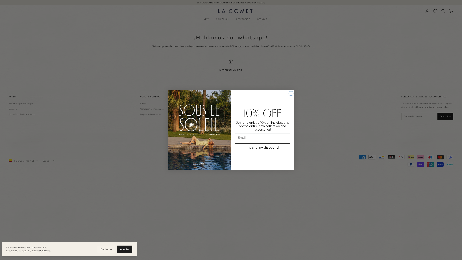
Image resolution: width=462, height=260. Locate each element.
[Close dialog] (291, 93)
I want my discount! (263, 148)
